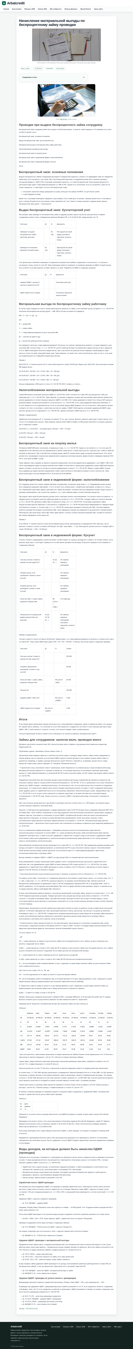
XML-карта (117, 1327)
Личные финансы (71, 9)
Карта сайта (98, 9)
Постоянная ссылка (31, 1308)
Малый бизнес (86, 9)
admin (27, 68)
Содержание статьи (29, 77)
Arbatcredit (16, 1326)
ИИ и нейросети (55, 9)
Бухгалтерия (16, 9)
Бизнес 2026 (42, 9)
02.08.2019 (38, 68)
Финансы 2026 (29, 9)
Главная (6, 9)
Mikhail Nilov (63, 119)
